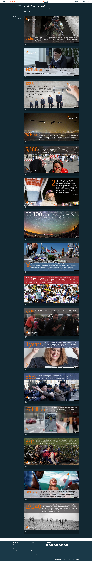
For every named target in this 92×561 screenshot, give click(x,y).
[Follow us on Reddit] (50, 545)
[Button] (14, 17)
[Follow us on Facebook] (60, 545)
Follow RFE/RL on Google (77, 1)
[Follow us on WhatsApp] (65, 545)
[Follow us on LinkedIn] (62, 545)
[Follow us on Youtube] (47, 545)
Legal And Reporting (17, 552)
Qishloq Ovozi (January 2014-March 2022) (37, 552)
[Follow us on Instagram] (52, 545)
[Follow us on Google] (55, 545)
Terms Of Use (15, 548)
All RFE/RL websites (86, 1)
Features (31, 546)
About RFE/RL (15, 544)
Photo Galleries (13, 1)
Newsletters (32, 548)
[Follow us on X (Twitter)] (57, 545)
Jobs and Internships (17, 550)
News (31, 544)
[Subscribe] (67, 545)
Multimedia (32, 550)
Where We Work (16, 546)
